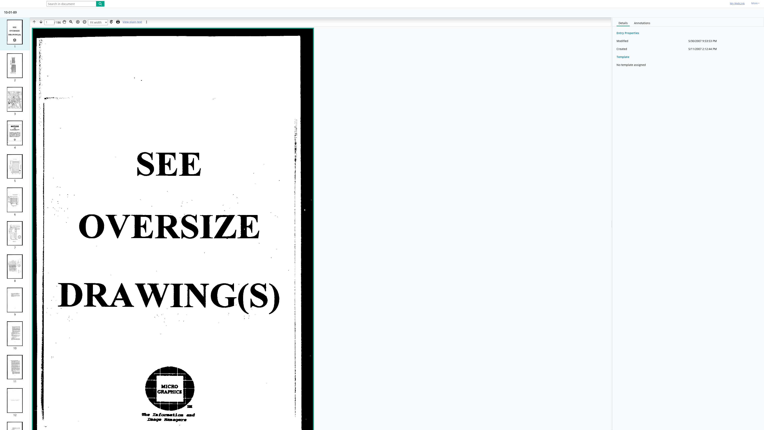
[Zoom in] (77, 22)
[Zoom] (71, 22)
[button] (15, 34)
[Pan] (64, 22)
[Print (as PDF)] (118, 22)
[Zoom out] (84, 22)
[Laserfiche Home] (21, 4)
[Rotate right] (111, 22)
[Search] (100, 4)
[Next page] (41, 22)
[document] (688, 224)
